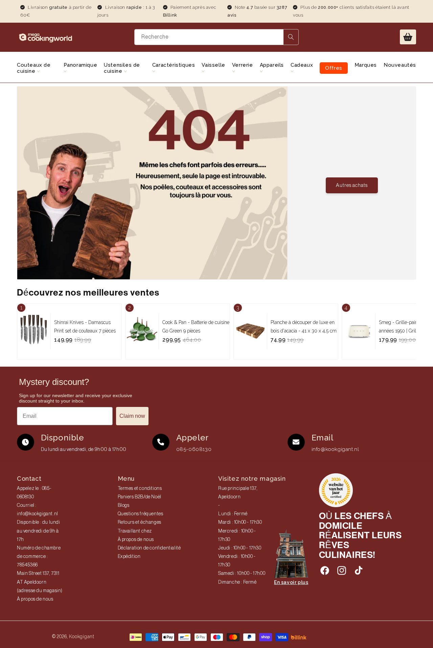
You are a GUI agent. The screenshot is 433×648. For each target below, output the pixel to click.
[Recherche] (290, 37)
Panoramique (80, 65)
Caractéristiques (173, 65)
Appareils (272, 65)
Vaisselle (213, 65)
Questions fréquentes (140, 514)
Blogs (124, 505)
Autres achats (352, 185)
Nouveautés (400, 65)
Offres (333, 68)
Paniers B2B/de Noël (139, 497)
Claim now (132, 416)
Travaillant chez (135, 531)
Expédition (129, 556)
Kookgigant (81, 636)
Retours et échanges (139, 522)
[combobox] (216, 37)
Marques (366, 65)
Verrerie (242, 65)
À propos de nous (35, 599)
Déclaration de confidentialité (149, 548)
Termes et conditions (140, 488)
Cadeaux (302, 65)
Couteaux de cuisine (34, 68)
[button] (408, 36)
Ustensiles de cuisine (122, 68)
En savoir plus (291, 582)
